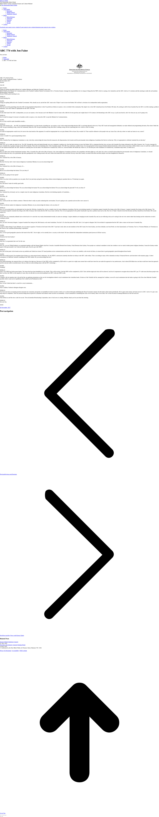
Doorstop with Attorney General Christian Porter (12, 645)
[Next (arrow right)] (2, 816)
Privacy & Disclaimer (5, 650)
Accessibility (15, 650)
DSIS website (23, 650)
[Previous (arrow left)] (0, 816)
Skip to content (4, 0)
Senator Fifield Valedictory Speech (9, 642)
